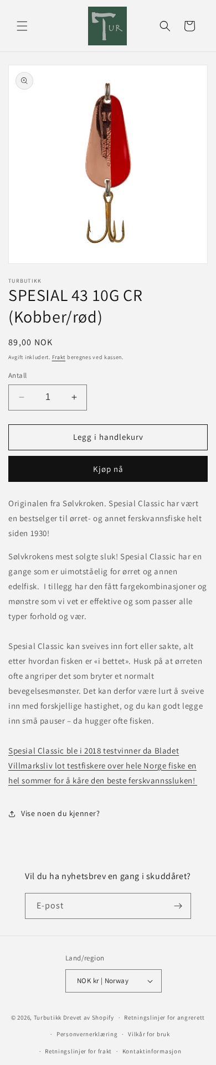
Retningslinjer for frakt (78, 1051)
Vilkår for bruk (149, 1034)
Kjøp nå (108, 469)
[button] (22, 26)
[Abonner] (178, 906)
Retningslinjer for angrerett (164, 1017)
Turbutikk (47, 1017)
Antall (17, 375)
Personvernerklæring (86, 1034)
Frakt (59, 357)
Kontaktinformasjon (152, 1051)
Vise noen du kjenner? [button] (60, 813)
